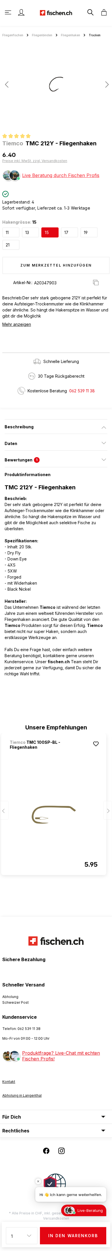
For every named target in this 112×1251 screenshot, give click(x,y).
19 (86, 232)
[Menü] (8, 12)
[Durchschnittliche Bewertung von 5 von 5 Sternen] (18, 137)
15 (47, 232)
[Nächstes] (105, 84)
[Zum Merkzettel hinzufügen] (96, 744)
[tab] (56, 426)
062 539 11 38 (82, 390)
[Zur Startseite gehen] (56, 12)
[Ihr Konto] (21, 12)
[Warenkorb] (102, 12)
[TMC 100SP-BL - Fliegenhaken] (54, 814)
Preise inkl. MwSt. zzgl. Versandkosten (34, 161)
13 (27, 232)
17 (66, 232)
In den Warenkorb (73, 1235)
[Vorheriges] (6, 84)
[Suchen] (90, 12)
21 (7, 244)
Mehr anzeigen (16, 324)
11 (7, 232)
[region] (56, 86)
